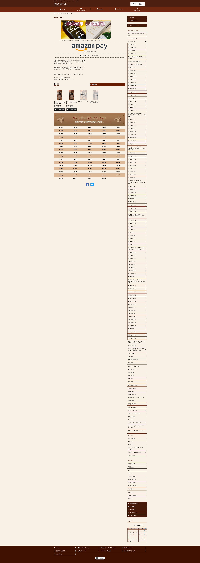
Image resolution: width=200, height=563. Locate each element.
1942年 (75, 127)
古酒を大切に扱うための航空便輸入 (90, 55)
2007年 (75, 168)
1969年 (104, 143)
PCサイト (101, 558)
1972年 (75, 146)
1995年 (118, 159)
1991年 (61, 159)
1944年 (104, 127)
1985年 (118, 152)
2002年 (75, 165)
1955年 (118, 133)
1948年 (90, 130)
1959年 (104, 137)
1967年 (75, 143)
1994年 (104, 159)
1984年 (104, 152)
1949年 (104, 130)
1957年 (75, 137)
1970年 (118, 143)
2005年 (118, 165)
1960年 (118, 137)
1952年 (75, 133)
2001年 (61, 165)
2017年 (75, 175)
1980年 (118, 149)
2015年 (118, 172)
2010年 (118, 168)
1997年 (75, 162)
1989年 (104, 156)
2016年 (61, 175)
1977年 (75, 149)
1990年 (118, 156)
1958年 (90, 137)
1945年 (118, 127)
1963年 (90, 140)
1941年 (61, 127)
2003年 (90, 165)
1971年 (61, 146)
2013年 (90, 172)
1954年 (104, 133)
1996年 (61, 162)
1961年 (61, 140)
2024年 (104, 178)
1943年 (90, 127)
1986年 (61, 156)
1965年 (118, 140)
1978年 (89, 149)
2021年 (61, 178)
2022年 (75, 178)
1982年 (75, 152)
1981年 (61, 152)
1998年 (90, 162)
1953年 (90, 133)
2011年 (61, 172)
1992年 (75, 159)
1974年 (104, 146)
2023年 (90, 178)
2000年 (118, 162)
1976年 (61, 149)
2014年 (104, 172)
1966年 (61, 143)
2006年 (61, 168)
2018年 (90, 175)
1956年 (61, 137)
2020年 (118, 175)
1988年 (90, 156)
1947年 (75, 130)
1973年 (89, 146)
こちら (101, 40)
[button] (100, 9)
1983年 (90, 152)
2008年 (90, 168)
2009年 (104, 168)
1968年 (90, 143)
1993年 (90, 159)
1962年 (75, 140)
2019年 (104, 175)
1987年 (75, 156)
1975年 (118, 146)
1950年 (118, 130)
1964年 (104, 140)
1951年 (61, 133)
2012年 (75, 172)
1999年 (104, 162)
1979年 (104, 149)
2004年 (104, 165)
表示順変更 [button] (94, 84)
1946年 (61, 130)
